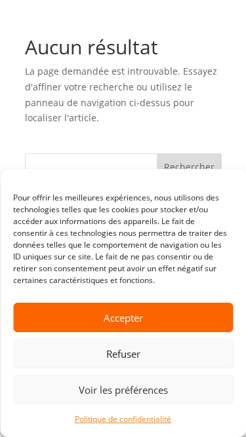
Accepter (123, 317)
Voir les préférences (123, 389)
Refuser (123, 353)
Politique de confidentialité (123, 419)
